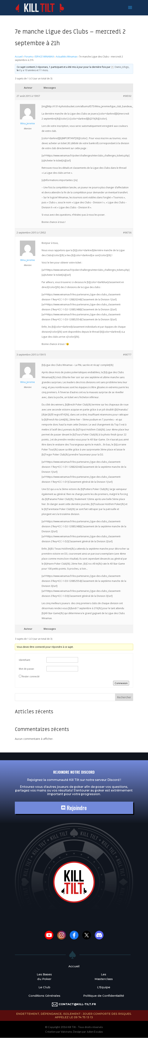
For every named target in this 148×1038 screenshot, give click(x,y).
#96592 (127, 96)
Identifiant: (24, 660)
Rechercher (124, 697)
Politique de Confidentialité (103, 995)
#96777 (127, 354)
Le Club (44, 987)
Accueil (19, 56)
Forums (28, 56)
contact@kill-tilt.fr (77, 1004)
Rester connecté (31, 676)
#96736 (127, 232)
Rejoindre (76, 808)
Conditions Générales (44, 995)
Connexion (121, 683)
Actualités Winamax (66, 56)
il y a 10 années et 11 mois (33, 70)
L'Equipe (103, 987)
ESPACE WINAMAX (44, 56)
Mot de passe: (26, 668)
